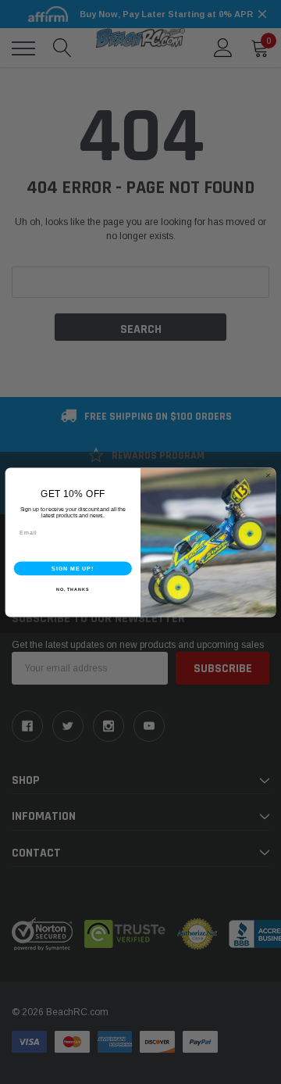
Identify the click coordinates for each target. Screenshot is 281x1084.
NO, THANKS (72, 588)
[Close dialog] (268, 474)
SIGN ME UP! (73, 568)
